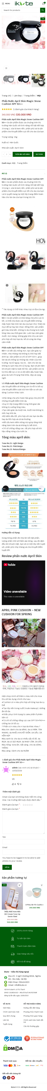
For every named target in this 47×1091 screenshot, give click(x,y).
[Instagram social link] (8, 1077)
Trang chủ (6, 95)
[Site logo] (23, 3)
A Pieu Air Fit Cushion (35, 905)
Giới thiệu (6, 1008)
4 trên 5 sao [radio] (30, 805)
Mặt (39, 95)
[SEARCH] (42, 10)
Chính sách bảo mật (11, 1012)
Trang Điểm (29, 95)
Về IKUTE (6, 1004)
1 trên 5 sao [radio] (24, 805)
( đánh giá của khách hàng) (26, 109)
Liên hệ (6, 1020)
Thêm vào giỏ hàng (22, 154)
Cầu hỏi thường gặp (31, 1026)
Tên (4, 837)
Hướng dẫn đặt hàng (32, 1008)
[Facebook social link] (4, 1077)
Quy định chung (9, 1016)
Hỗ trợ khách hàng (32, 1004)
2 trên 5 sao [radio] (26, 805)
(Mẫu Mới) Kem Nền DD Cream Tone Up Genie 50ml (12, 913)
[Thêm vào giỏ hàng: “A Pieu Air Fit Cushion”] (42, 885)
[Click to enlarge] (6, 68)
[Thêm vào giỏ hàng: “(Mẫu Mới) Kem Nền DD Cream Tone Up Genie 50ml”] (19, 885)
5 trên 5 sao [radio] (32, 805)
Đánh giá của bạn (11, 805)
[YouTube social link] (13, 1077)
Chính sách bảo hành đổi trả (33, 1021)
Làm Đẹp (18, 95)
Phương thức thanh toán (33, 1012)
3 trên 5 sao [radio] (28, 805)
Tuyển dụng (7, 1024)
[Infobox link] (23, 931)
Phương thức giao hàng (33, 1016)
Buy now (39, 154)
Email (4, 847)
